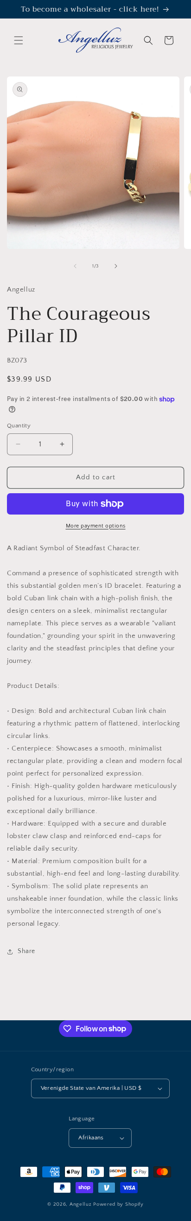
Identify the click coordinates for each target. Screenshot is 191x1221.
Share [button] (26, 951)
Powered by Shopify (118, 1204)
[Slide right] (116, 266)
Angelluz (81, 1204)
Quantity (19, 425)
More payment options (96, 526)
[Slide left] (75, 266)
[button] (18, 40)
